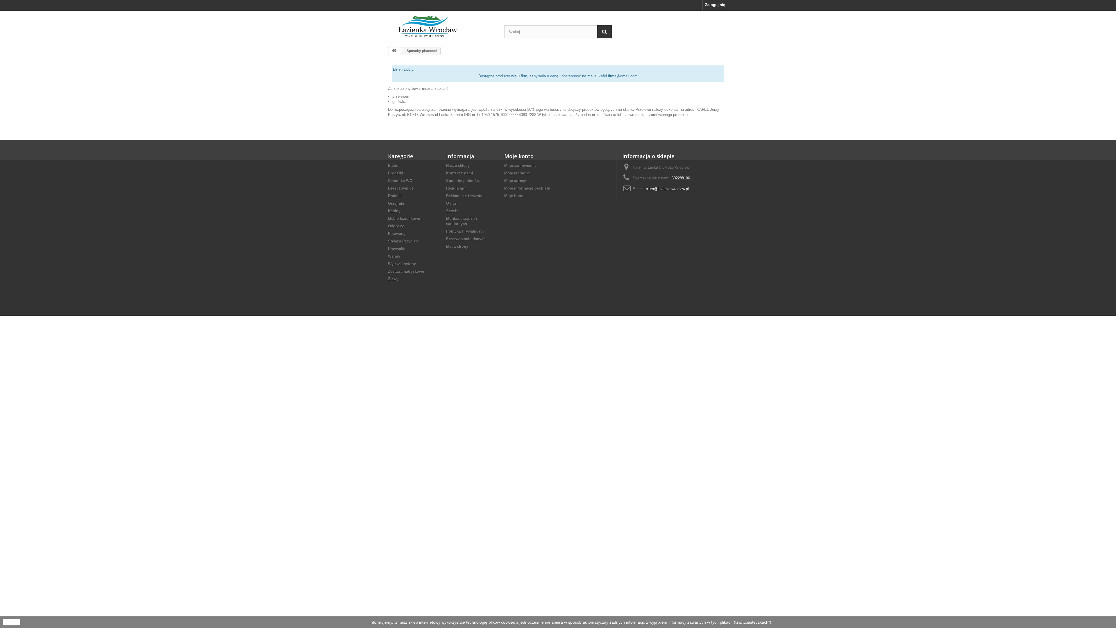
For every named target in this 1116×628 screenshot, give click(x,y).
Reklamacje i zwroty (464, 196)
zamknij (11, 622)
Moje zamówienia (520, 165)
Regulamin (456, 188)
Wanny (394, 256)
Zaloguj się (715, 5)
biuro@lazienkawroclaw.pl (667, 189)
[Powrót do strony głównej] (394, 51)
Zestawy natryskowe (406, 271)
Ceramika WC (400, 181)
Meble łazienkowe (404, 218)
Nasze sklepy (458, 165)
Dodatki (395, 196)
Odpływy (396, 226)
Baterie (394, 165)
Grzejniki (396, 203)
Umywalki (396, 249)
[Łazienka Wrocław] (442, 26)
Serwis (452, 211)
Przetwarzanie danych (466, 239)
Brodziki (395, 173)
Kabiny (394, 211)
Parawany (396, 233)
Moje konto (519, 156)
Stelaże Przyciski (403, 241)
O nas (451, 203)
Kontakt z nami (459, 173)
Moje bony (513, 196)
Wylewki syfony (402, 264)
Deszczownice (401, 188)
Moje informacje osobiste (527, 188)
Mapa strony (457, 246)
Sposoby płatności (463, 181)
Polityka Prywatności (465, 231)
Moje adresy (515, 181)
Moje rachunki (517, 173)
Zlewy (393, 279)
